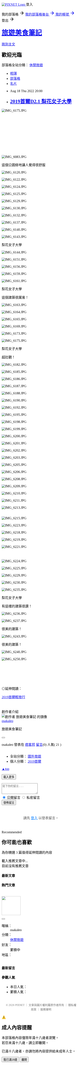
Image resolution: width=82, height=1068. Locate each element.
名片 (13, 83)
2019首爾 (34, 761)
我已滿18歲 (10, 1059)
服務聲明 (45, 1009)
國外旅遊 (34, 756)
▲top (5, 769)
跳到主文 (8, 44)
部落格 (15, 78)
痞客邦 (30, 744)
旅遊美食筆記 (22, 32)
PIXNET (20, 1005)
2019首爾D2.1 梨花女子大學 (41, 101)
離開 (24, 1059)
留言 (39, 744)
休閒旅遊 (36, 65)
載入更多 (8, 777)
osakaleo (7, 721)
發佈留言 (8, 802)
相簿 (13, 73)
